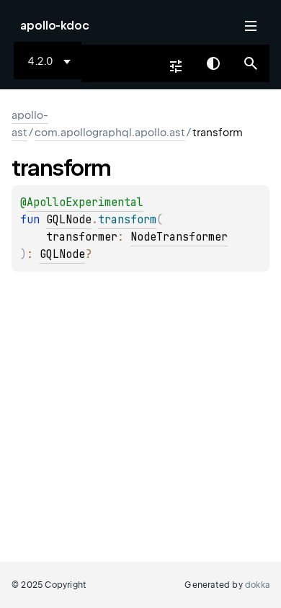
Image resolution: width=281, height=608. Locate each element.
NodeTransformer (179, 237)
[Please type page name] (250, 63)
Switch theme (213, 63)
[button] (250, 63)
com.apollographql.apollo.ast (110, 132)
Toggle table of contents (250, 26)
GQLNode (69, 220)
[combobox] (51, 61)
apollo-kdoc (54, 25)
